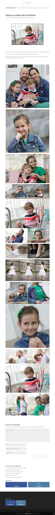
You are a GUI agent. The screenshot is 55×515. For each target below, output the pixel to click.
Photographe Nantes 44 (21, 17)
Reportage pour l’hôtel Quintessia (13, 473)
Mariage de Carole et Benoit (11, 475)
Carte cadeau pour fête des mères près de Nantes (16, 467)
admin (8, 17)
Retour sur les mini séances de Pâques (14, 477)
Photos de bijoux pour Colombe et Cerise (14, 471)
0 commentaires (30, 17)
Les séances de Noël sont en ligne (13, 469)
